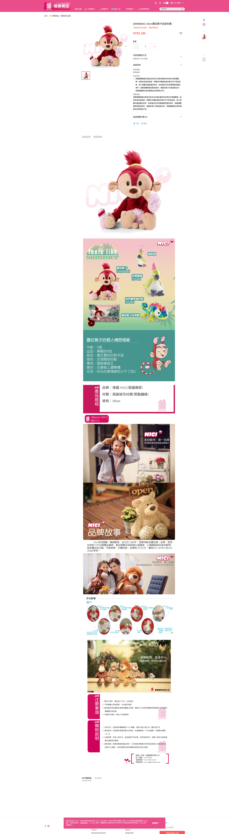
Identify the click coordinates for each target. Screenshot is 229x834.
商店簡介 (94, 830)
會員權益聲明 (129, 833)
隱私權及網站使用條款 (98, 833)
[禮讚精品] (57, 6)
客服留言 (128, 830)
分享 (137, 123)
